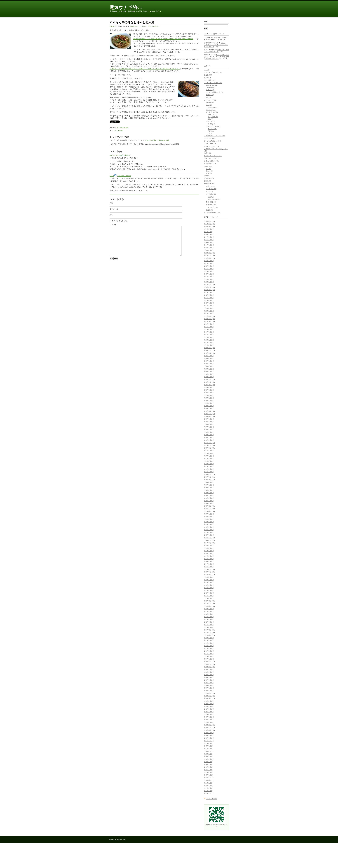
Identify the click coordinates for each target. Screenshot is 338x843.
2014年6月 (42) (209, 553)
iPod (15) (209, 173)
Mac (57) (209, 105)
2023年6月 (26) (209, 268)
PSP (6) (208, 169)
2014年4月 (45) (209, 559)
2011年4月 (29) (209, 651)
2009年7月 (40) (209, 706)
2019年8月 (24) (209, 390)
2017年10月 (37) (209, 448)
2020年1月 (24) (209, 377)
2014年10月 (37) (209, 543)
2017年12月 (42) (209, 443)
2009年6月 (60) (209, 709)
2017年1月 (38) (209, 472)
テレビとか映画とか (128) (212, 141)
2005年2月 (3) (208, 772)
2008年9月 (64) (209, 733)
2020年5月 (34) (209, 366)
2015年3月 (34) (209, 530)
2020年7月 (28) (209, 361)
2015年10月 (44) (209, 511)
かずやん (112, 155)
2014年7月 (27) (209, 551)
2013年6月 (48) (209, 585)
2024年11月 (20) (209, 224)
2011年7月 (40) (209, 643)
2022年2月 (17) (209, 311)
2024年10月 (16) (209, 226)
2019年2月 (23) (209, 406)
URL (111, 215)
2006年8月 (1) (208, 756)
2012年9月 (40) (209, 609)
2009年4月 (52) (209, 714)
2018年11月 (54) (209, 414)
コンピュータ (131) (210, 100)
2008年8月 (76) (209, 735)
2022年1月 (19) (209, 313)
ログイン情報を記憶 (119, 221)
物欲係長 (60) (208, 166)
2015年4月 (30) (209, 527)
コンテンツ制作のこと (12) (215, 92)
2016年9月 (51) (209, 482)
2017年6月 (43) (209, 458)
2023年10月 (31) (209, 258)
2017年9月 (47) (209, 450)
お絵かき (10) (210, 186)
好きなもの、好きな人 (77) (213, 155)
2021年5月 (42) (209, 334)
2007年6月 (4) (208, 746)
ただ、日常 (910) (209, 80)
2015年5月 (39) (209, 524)
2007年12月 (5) (209, 740)
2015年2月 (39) (209, 532)
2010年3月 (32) (209, 685)
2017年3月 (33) (209, 466)
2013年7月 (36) (209, 582)
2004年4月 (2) (208, 791)
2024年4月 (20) (209, 242)
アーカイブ (212, 217)
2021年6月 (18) (209, 332)
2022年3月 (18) (209, 308)
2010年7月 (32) (209, 675)
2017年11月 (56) (209, 445)
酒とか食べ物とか (122, 127)
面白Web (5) (210, 95)
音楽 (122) (209, 210)
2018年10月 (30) (209, 416)
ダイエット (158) (209, 138)
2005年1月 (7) (208, 775)
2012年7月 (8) (208, 614)
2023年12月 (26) (209, 253)
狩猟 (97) (207, 175)
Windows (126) (210, 109)
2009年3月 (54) (209, 717)
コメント (113, 225)
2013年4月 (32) (209, 590)
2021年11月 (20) (209, 319)
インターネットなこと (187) (213, 83)
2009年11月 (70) (209, 696)
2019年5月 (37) (209, 398)
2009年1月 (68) (209, 722)
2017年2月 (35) (209, 469)
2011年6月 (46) (209, 646)
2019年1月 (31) (209, 408)
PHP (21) (211, 131)
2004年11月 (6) (209, 777)
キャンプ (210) (213, 207)
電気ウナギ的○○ (126, 7)
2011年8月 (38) (209, 640)
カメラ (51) (209, 191)
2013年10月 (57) (209, 574)
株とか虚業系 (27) (210, 163)
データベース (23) (212, 112)
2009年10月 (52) (209, 698)
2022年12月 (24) (209, 284)
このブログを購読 (211, 798)
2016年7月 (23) (209, 487)
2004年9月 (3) (208, 783)
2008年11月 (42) (209, 727)
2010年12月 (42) (209, 661)
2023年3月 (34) (209, 276)
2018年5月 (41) (209, 429)
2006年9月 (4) (208, 754)
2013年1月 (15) (209, 598)
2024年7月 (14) (209, 234)
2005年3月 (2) (208, 769)
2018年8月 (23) (209, 421)
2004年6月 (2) (208, 788)
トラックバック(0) (153, 26)
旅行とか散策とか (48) (211, 161)
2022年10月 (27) (209, 290)
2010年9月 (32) (209, 669)
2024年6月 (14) (209, 237)
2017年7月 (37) (209, 456)
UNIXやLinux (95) (212, 107)
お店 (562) (207, 77)
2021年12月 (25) (209, 316)
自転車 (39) (207, 181)
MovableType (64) (211, 85)
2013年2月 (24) (209, 595)
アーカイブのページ (212, 58)
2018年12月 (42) (209, 411)
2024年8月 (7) (208, 232)
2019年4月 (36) (209, 400)
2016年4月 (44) (209, 495)
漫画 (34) (211, 196)
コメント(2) (142, 26)
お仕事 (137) (208, 75)
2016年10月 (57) (209, 479)
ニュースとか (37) (210, 143)
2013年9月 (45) (209, 577)
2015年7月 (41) (209, 519)
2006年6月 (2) (208, 762)
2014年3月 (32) (209, 561)
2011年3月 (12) (209, 653)
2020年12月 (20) (209, 348)
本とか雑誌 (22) (211, 194)
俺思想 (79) (207, 153)
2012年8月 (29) (209, 611)
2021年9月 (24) (209, 324)
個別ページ (134, 26)
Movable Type (121, 839)
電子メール (114, 209)
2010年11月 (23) (209, 664)
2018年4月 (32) (209, 432)
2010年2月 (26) (209, 688)
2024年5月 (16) (209, 239)
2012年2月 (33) (209, 624)
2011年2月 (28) (209, 656)
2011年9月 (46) (209, 638)
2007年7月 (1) (208, 743)
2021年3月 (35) (209, 340)
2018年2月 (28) (209, 437)
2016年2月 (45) (209, 501)
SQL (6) (210, 119)
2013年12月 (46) (209, 569)
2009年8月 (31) (209, 704)
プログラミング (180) (213, 126)
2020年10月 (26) (209, 353)
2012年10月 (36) (209, 606)
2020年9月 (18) (209, 356)
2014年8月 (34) (209, 548)
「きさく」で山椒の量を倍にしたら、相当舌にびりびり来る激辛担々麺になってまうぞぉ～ (145, 69)
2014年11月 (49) (209, 540)
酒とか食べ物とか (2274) (212, 212)
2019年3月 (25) (209, 403)
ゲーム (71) (207, 97)
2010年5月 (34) (209, 680)
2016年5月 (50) (209, 493)
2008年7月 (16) (209, 738)
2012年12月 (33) (209, 601)
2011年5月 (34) (209, 648)
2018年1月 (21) (209, 440)
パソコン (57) (210, 121)
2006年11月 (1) (209, 751)
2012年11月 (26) (209, 603)
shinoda (112, 26)
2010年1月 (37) (209, 690)
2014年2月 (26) (209, 564)
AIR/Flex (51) (212, 129)
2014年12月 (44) (209, 537)
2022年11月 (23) (209, 287)
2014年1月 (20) (209, 566)
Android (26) (210, 102)
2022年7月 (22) (209, 297)
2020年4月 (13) (209, 369)
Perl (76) (210, 133)
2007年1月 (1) (208, 748)
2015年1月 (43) (209, 535)
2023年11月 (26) (209, 255)
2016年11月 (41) (209, 477)
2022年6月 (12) (209, 300)
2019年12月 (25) (209, 379)
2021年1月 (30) (209, 345)
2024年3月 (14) (209, 245)
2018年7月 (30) (209, 424)
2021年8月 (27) (209, 326)
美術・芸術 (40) (211, 202)
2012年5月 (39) (209, 617)
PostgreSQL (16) (213, 117)
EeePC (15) (211, 124)
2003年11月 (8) (209, 793)
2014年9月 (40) (209, 545)
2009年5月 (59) (209, 711)
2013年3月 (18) (209, 593)
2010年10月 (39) (209, 667)
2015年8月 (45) (209, 516)
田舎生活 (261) (209, 178)
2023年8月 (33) (209, 263)
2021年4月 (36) (209, 337)
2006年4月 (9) (208, 767)
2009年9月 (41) (209, 701)
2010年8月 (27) (209, 672)
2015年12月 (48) (209, 506)
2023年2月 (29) (209, 279)
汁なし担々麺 (118, 130)
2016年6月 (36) (209, 490)
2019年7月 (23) (209, 392)
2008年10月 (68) (209, 730)
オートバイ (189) (211, 189)
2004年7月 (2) (208, 785)
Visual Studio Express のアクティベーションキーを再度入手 (216, 44)
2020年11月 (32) (209, 350)
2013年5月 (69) (209, 588)
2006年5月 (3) (208, 764)
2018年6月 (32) (209, 427)
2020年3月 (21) (209, 371)
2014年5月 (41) (209, 556)
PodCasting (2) (210, 90)
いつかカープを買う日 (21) (213, 72)
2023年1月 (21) (209, 282)
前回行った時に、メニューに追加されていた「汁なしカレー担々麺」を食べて (163, 39)
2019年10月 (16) (209, 385)
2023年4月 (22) (209, 274)
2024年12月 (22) (209, 221)
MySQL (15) (212, 114)
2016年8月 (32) (209, 485)
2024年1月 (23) (209, 250)
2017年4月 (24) (209, 464)
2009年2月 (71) (209, 719)
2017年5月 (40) (209, 461)
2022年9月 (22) (209, 292)
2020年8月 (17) (209, 358)
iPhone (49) (209, 171)
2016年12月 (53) (209, 474)
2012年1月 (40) (209, 627)
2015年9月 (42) (209, 514)
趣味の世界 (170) (209, 183)
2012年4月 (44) (209, 619)
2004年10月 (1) (209, 780)
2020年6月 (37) (209, 363)
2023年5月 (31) (209, 271)
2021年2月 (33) (209, 342)
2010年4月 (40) (209, 682)
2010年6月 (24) (209, 677)
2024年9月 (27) (209, 229)
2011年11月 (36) (209, 632)
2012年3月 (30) (209, 622)
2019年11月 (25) (209, 382)
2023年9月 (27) (209, 261)
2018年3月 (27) (209, 435)
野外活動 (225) (211, 204)
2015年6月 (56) (209, 522)
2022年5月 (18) (209, 303)
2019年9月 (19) (209, 387)
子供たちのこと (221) (211, 158)
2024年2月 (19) (209, 247)
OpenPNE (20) (210, 87)
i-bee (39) (207, 70)
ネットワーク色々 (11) (211, 146)
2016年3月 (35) (209, 498)
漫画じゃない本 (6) (214, 199)
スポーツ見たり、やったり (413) (214, 135)
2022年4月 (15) (209, 305)
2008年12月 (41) (209, 725)
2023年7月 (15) (209, 266)
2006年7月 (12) (209, 759)
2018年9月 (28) (209, 419)
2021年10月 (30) (209, 321)
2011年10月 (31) (209, 635)
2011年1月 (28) (209, 659)
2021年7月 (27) (209, 329)
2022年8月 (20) (209, 295)
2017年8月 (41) (209, 453)
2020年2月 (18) (209, 374)
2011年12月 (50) (209, 630)
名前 (111, 203)
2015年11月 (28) (209, 508)
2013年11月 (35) (209, 572)
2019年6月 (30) (209, 395)
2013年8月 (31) (209, 580)
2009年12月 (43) (209, 693)
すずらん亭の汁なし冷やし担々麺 (156, 140)
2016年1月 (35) (209, 503)
